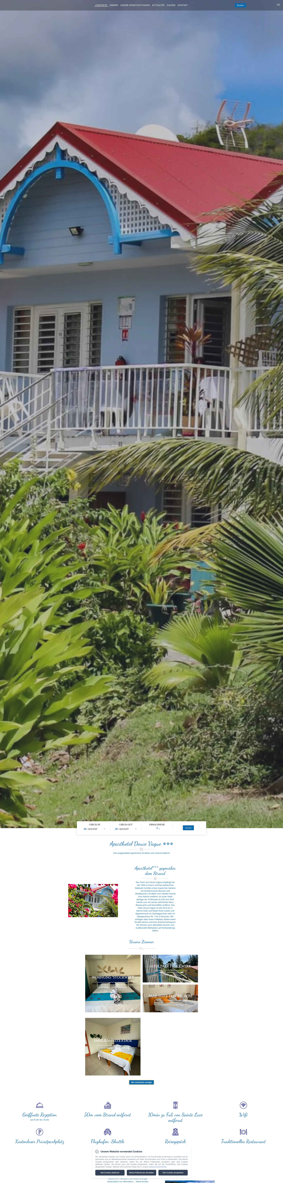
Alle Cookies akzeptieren (173, 1172)
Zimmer (113, 5)
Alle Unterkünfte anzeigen (141, 1082)
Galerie (171, 5)
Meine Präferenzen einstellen (141, 1172)
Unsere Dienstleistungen (135, 5)
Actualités (158, 5)
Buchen (240, 5)
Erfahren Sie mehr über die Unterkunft (113, 985)
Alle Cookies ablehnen (109, 1172)
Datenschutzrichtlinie (157, 1167)
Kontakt (183, 5)
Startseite (101, 5)
